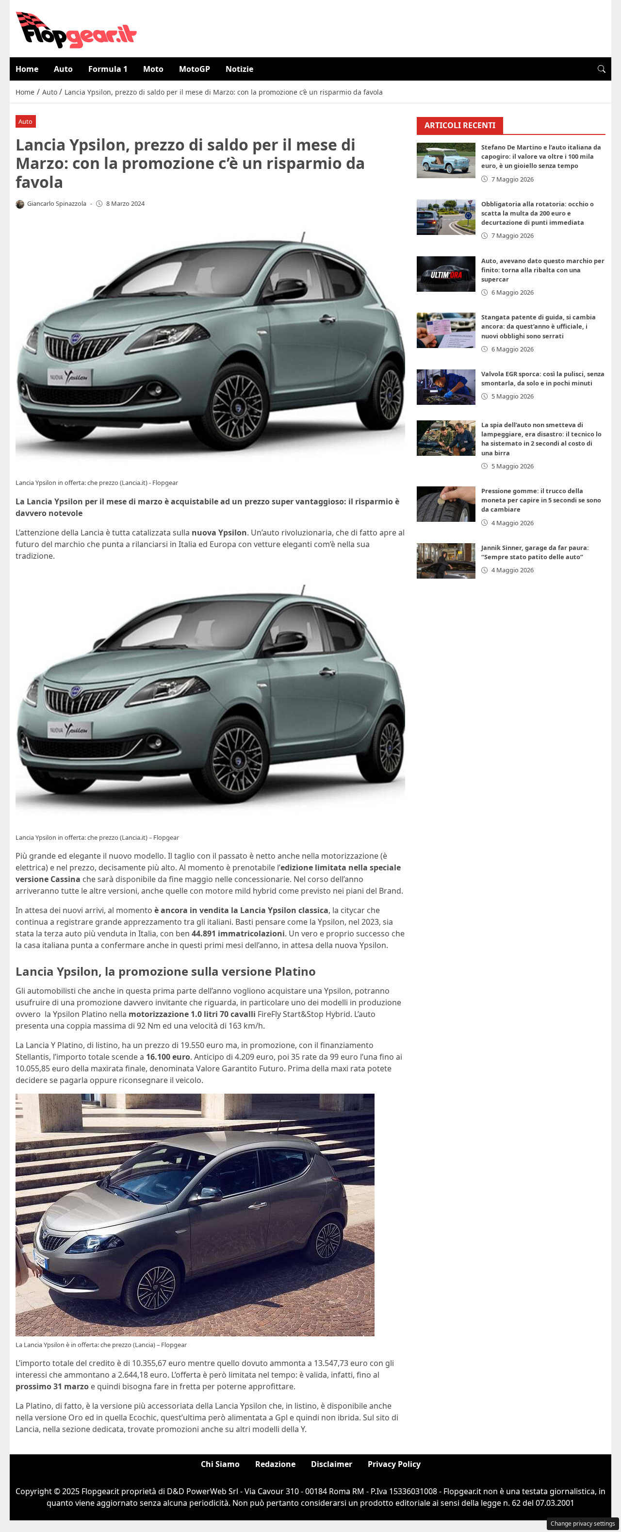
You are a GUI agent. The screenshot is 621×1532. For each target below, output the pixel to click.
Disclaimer (331, 1464)
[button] (601, 69)
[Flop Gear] (76, 27)
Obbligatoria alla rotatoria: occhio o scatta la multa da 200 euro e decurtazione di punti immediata (537, 213)
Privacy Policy (394, 1464)
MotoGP (194, 69)
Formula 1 (108, 69)
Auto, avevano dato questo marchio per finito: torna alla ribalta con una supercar (543, 269)
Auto (63, 69)
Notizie (239, 69)
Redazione (275, 1464)
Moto (153, 69)
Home (27, 69)
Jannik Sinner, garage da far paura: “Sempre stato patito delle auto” (535, 552)
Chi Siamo (220, 1464)
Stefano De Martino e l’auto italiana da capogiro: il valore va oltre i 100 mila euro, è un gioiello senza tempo (541, 156)
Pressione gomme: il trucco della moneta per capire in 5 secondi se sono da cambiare (541, 500)
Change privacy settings (583, 1523)
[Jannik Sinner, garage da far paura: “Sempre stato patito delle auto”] (446, 561)
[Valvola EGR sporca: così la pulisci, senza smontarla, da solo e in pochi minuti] (446, 387)
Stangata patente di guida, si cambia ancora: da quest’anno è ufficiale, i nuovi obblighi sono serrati (538, 326)
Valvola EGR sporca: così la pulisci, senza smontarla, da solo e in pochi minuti (543, 379)
